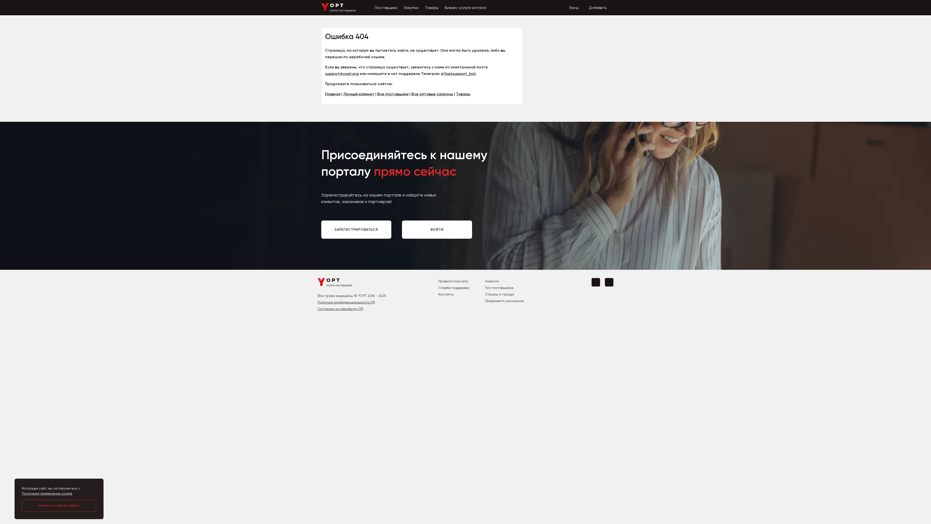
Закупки (411, 7)
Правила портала (453, 281)
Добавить (598, 7)
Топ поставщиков (499, 288)
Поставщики (386, 7)
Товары (431, 7)
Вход (574, 7)
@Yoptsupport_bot (458, 73)
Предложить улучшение (504, 301)
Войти (437, 230)
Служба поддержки (454, 288)
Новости (492, 281)
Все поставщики (393, 94)
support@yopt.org (342, 73)
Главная (332, 94)
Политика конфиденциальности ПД (346, 302)
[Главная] (338, 10)
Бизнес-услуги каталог (466, 7)
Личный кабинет (358, 94)
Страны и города (499, 294)
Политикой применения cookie (47, 493)
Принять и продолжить (59, 506)
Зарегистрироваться (356, 230)
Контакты (446, 294)
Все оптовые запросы (432, 94)
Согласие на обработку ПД (340, 309)
